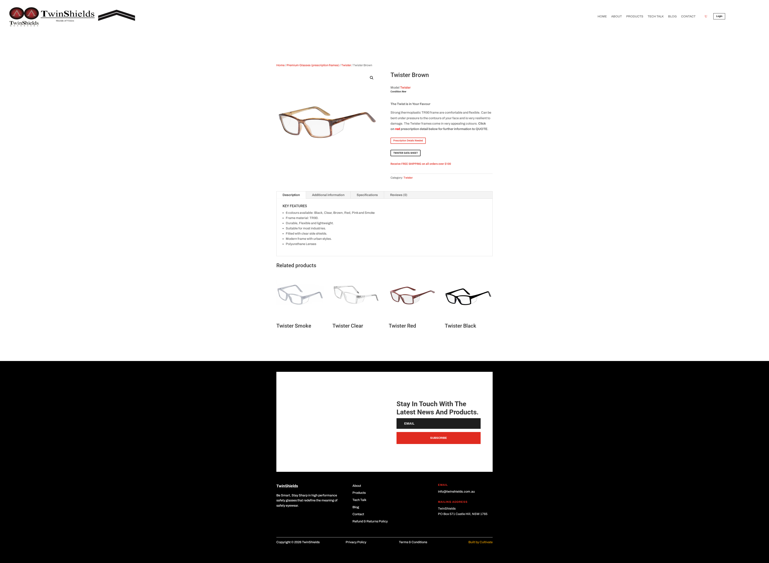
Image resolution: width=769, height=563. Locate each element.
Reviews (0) (398, 195)
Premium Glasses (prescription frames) (313, 65)
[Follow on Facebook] (279, 517)
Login (719, 16)
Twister (346, 65)
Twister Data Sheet (405, 153)
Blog (672, 16)
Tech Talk (656, 16)
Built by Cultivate (480, 542)
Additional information (328, 195)
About (616, 16)
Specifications (367, 195)
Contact (688, 16)
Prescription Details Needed (408, 140)
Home (602, 16)
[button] (371, 77)
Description (291, 195)
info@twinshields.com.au (456, 491)
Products (634, 16)
